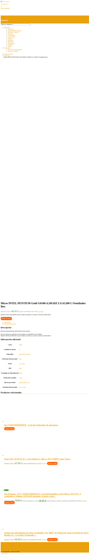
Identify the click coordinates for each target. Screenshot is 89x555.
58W (20, 368)
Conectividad (11, 37)
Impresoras (11, 40)
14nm (20, 373)
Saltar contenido (5, 8)
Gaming (10, 38)
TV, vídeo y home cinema (15, 49)
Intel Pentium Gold (24, 382)
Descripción (7, 322)
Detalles (40, 311)
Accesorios (11, 29)
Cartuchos (10, 33)
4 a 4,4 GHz (22, 387)
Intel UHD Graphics (24, 354)
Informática (7, 27)
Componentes (11, 35)
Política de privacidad (7, 546)
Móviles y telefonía (13, 51)
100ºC (21, 377)
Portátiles (10, 44)
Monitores (10, 41)
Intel (20, 359)
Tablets (10, 46)
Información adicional (10, 324)
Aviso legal (4, 543)
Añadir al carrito (6, 318)
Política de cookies (6, 549)
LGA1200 (22, 363)
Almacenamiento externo (14, 30)
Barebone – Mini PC (13, 32)
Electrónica (7, 48)
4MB (20, 345)
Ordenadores (11, 43)
